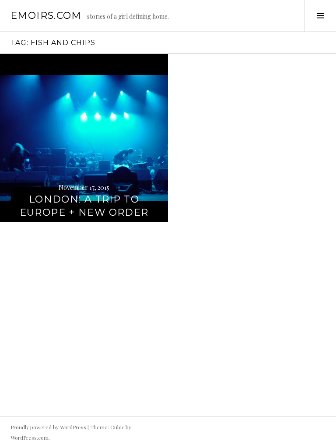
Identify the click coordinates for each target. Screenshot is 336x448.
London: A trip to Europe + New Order (84, 205)
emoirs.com (46, 15)
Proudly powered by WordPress (48, 427)
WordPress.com (29, 437)
